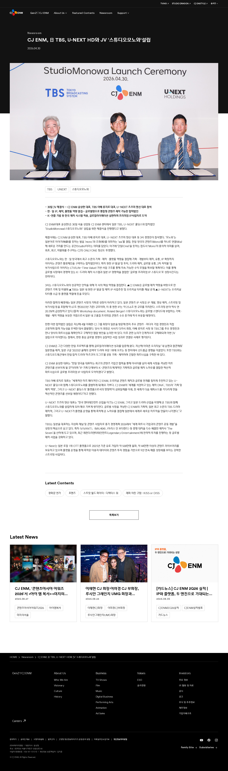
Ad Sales (100, 713)
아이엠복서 (55, 608)
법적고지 (51, 739)
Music (99, 691)
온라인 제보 (25, 739)
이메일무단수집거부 (102, 739)
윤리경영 (141, 685)
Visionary (59, 685)
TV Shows (101, 680)
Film (98, 685)
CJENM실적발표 (193, 608)
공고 (181, 696)
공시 (181, 691)
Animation (101, 707)
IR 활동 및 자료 (186, 685)
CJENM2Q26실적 (168, 608)
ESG (139, 680)
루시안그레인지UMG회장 (102, 615)
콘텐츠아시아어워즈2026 (30, 608)
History (58, 696)
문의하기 (13, 739)
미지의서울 (23, 615)
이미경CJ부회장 (116, 608)
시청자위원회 (39, 739)
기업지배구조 (185, 713)
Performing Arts (104, 702)
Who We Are (61, 680)
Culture (58, 691)
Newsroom (28, 657)
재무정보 (183, 707)
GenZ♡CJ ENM (21, 673)
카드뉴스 (163, 615)
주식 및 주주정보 (187, 702)
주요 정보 (183, 680)
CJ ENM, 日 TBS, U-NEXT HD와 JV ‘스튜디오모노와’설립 (67, 657)
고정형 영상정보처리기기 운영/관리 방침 (74, 739)
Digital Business (104, 696)
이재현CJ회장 (95, 608)
